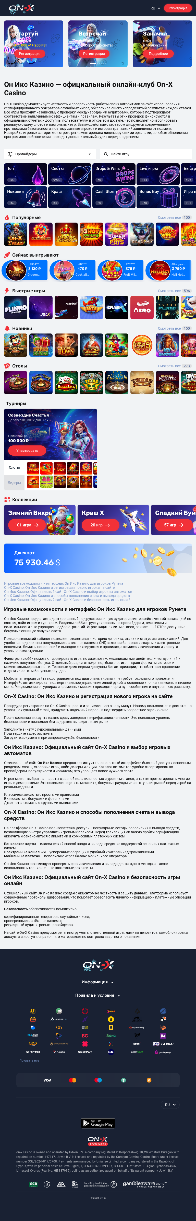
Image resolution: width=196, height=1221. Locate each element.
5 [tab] (103, 63)
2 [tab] (97, 63)
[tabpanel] (34, 43)
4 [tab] (101, 63)
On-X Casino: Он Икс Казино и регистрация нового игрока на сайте (59, 587)
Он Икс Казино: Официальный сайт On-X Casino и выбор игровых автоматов (68, 592)
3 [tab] (99, 63)
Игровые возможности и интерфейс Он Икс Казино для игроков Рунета (63, 583)
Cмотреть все (174, 291)
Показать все (29, 1060)
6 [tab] (105, 63)
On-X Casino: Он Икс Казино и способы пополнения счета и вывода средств (67, 596)
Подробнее (158, 54)
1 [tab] (93, 63)
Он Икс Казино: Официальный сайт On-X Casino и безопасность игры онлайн (68, 600)
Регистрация (178, 8)
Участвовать (27, 450)
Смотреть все (174, 217)
